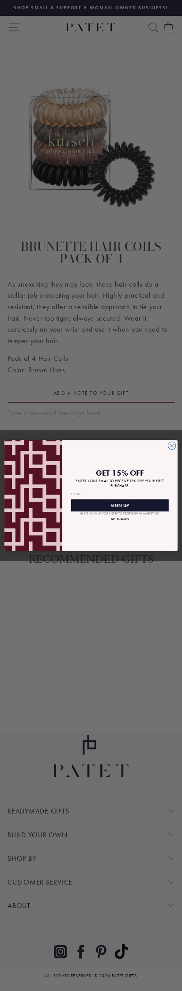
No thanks (120, 519)
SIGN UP (119, 505)
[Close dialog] (172, 446)
